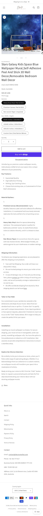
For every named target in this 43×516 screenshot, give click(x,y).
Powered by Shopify (23, 505)
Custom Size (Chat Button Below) (15, 133)
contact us (15, 277)
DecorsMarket (13, 505)
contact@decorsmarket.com (18, 454)
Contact (6, 420)
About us (7, 411)
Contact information (22, 511)
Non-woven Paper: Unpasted (13, 112)
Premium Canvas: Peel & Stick (14, 107)
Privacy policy (12, 508)
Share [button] (6, 385)
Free (7, 95)
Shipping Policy (9, 424)
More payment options (21, 159)
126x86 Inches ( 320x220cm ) (13, 124)
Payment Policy (9, 433)
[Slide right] (26, 58)
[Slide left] (17, 58)
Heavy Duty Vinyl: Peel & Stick (14, 103)
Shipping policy (32, 508)
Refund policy (8, 429)
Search (6, 415)
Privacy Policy (8, 438)
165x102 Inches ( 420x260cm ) (14, 129)
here (25, 288)
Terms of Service (9, 443)
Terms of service (22, 508)
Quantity (4, 138)
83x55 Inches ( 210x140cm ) (13, 120)
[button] (4, 7)
